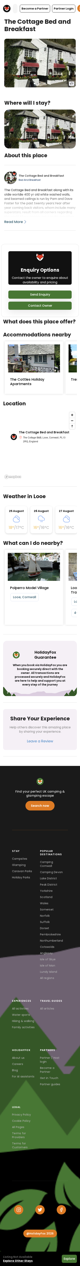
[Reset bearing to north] (72, 426)
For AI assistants (23, 1076)
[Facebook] (61, 1209)
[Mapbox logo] (12, 477)
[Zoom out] (72, 420)
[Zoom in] (72, 415)
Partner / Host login (50, 1060)
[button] (35, 8)
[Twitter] (40, 1209)
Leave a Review (40, 741)
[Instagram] (18, 1209)
